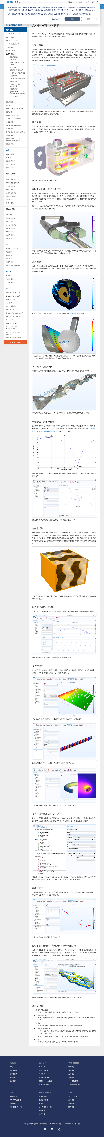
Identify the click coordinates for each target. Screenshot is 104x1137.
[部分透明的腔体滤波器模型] (64, 156)
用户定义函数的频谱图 (17, 78)
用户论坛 (71, 1074)
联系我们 (71, 1107)
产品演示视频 (43, 1070)
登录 (93, 2)
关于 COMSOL (73, 1096)
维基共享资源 (75, 313)
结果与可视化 (10, 54)
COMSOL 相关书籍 (45, 1081)
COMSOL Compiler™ (13, 34)
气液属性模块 (10, 282)
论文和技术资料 (44, 1077)
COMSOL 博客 (73, 1081)
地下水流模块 (10, 228)
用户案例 (42, 1074)
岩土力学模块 (10, 189)
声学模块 (9, 199)
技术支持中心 (43, 1096)
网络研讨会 (13, 1096)
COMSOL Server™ (12, 40)
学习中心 (71, 1067)
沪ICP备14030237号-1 (56, 1124)
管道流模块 (10, 231)
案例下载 (42, 1067)
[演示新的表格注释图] (64, 916)
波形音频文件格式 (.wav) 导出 (16, 85)
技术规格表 (13, 1070)
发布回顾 (13, 1081)
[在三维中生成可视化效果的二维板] (64, 696)
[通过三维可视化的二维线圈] (64, 784)
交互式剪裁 (14, 57)
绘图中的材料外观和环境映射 (17, 63)
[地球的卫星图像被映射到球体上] (64, 292)
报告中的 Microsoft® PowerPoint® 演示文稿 (17, 92)
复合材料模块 (10, 186)
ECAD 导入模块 (11, 306)
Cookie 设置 (44, 1124)
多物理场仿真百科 (74, 1084)
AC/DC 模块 (10, 154)
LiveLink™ (13, 292)
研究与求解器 (10, 51)
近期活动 (13, 1103)
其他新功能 (14, 96)
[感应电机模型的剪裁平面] (64, 86)
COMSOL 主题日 (15, 1100)
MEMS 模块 (10, 203)
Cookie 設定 (56, 19)
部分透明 (13, 60)
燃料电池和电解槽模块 (13, 265)
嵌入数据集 (14, 81)
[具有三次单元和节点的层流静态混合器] (64, 392)
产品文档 (42, 1110)
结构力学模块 (10, 179)
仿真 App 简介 (44, 1084)
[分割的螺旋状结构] (64, 570)
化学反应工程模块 (12, 248)
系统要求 (13, 1077)
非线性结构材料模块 (12, 183)
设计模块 (9, 303)
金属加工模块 (10, 235)
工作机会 (71, 1100)
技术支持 (70, 2)
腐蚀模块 (9, 258)
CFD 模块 (9, 215)
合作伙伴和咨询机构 (46, 1107)
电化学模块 (10, 262)
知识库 (41, 1103)
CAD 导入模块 (10, 299)
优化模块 (9, 275)
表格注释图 (14, 89)
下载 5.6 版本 (16, 342)
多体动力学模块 (11, 193)
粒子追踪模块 (10, 279)
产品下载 (42, 1114)
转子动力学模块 (11, 196)
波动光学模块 (10, 161)
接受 (72, 19)
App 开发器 (10, 37)
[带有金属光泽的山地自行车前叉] (64, 230)
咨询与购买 (79, 2)
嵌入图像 (13, 67)
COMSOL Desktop (12, 44)
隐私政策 (31, 1124)
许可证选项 (13, 1074)
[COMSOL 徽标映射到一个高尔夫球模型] (64, 335)
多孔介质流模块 (11, 225)
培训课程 (71, 1070)
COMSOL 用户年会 (16, 1107)
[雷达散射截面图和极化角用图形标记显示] (64, 452)
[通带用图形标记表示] (64, 498)
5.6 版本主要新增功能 (14, 25)
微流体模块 (10, 221)
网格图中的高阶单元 (16, 70)
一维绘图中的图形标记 (17, 73)
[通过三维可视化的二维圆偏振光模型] (64, 741)
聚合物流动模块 (11, 218)
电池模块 (9, 252)
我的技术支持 (43, 1100)
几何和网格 (10, 47)
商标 (36, 1124)
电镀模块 (9, 255)
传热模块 (9, 238)
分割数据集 (14, 76)
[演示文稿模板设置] (64, 976)
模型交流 (71, 1077)
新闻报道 (71, 1103)
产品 (11, 1067)
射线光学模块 (10, 164)
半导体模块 (10, 167)
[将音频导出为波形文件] (64, 849)
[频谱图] (64, 634)
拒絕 (88, 19)
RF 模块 (8, 157)
